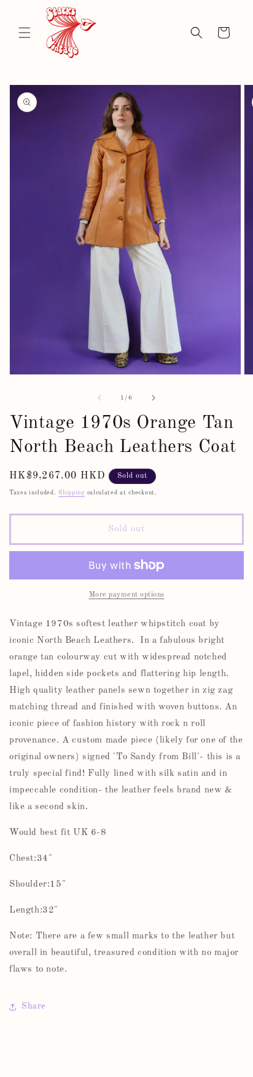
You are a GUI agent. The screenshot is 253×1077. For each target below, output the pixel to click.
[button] (24, 32)
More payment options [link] (127, 595)
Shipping (71, 493)
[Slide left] (99, 397)
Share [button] (33, 1006)
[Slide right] (153, 397)
